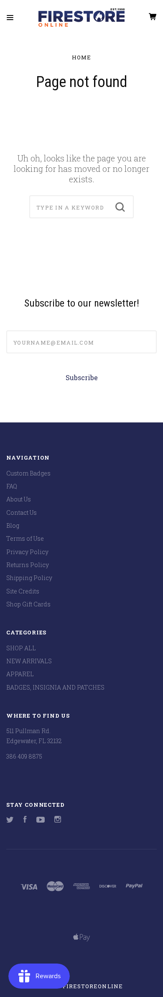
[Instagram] (57, 820)
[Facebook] (25, 820)
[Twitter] (10, 820)
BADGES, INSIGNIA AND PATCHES (55, 687)
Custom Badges (28, 473)
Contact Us (21, 512)
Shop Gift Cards (28, 604)
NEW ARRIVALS (29, 661)
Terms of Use (25, 538)
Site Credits (22, 591)
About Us (18, 499)
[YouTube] (40, 820)
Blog (12, 525)
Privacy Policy (27, 552)
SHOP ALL (21, 648)
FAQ (11, 486)
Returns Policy (27, 565)
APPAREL (20, 674)
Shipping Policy (29, 578)
